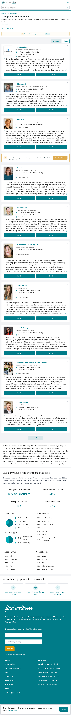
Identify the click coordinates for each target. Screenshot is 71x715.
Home (3, 13)
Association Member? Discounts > (49, 668)
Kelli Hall (19, 168)
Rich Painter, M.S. (22, 208)
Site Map (8, 688)
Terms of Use (9, 680)
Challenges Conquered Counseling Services (31, 363)
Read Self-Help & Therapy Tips (35, 593)
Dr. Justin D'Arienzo (22, 402)
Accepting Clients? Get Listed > (48, 664)
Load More (35, 438)
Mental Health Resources (13, 668)
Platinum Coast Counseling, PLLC (27, 245)
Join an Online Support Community (57, 593)
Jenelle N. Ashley (22, 328)
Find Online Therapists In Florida (13, 593)
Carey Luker (20, 119)
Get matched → (60, 158)
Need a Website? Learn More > (48, 676)
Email (19, 75)
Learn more (13, 710)
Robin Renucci (21, 84)
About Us (8, 672)
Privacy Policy (10, 684)
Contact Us (9, 676)
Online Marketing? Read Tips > (48, 672)
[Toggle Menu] (68, 2)
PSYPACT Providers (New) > (47, 684)
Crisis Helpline (10, 664)
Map (66, 41)
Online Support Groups (12, 692)
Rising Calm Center (22, 47)
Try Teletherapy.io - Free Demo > (49, 680)
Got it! (64, 709)
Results (57, 41)
